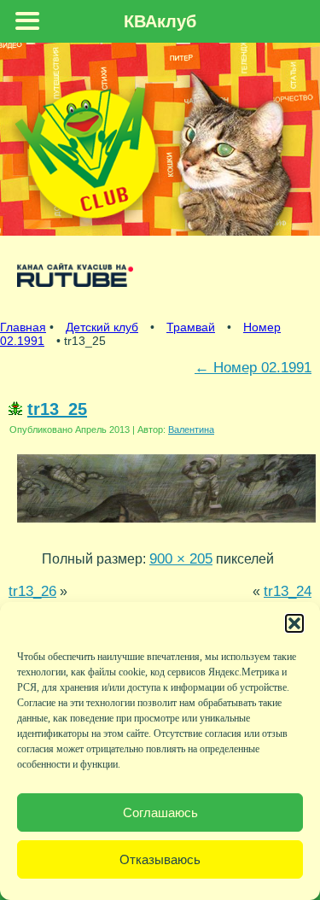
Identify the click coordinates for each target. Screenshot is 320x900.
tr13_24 (287, 590)
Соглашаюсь (160, 812)
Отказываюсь (160, 859)
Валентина (191, 429)
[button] (294, 623)
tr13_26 (32, 590)
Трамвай (190, 327)
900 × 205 (180, 558)
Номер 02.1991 (253, 367)
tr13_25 (57, 409)
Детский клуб (102, 327)
